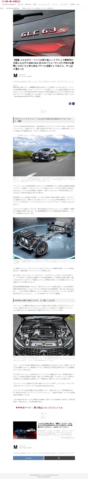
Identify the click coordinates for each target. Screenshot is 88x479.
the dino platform (46, 477)
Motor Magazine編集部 (25, 76)
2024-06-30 (22, 74)
